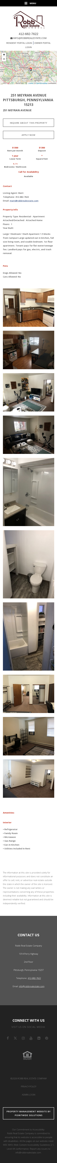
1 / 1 (15, 164)
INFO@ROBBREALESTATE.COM (30, 38)
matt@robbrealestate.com (24, 200)
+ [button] (4, 54)
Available (28, 176)
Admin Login (28, 1094)
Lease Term (15, 158)
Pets (5, 266)
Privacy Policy (28, 1086)
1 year (15, 156)
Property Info (10, 210)
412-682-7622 (28, 34)
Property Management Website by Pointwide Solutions (29, 1113)
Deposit (42, 150)
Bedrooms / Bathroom (15, 166)
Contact (7, 186)
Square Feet (42, 158)
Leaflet (30, 83)
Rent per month (15, 150)
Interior (7, 823)
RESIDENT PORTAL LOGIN (19, 43)
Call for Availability (28, 172)
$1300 (15, 148)
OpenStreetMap (41, 83)
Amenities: (8, 813)
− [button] (4, 59)
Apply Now (28, 134)
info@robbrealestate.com (31, 986)
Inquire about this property (28, 122)
